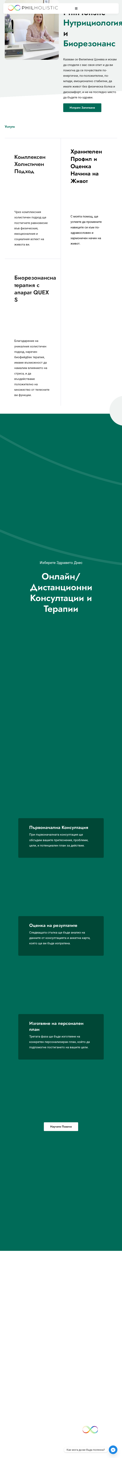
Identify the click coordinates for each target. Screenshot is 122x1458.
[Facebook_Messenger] (113, 1449)
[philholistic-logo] (33, 6)
